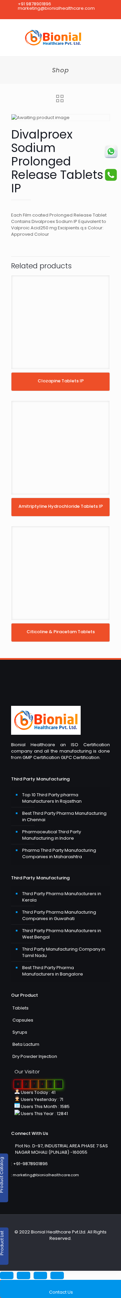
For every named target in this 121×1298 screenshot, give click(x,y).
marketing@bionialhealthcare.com (56, 8)
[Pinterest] (56, 14)
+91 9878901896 (34, 4)
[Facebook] (47, 14)
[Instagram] (65, 14)
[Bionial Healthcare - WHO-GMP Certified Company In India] (60, 38)
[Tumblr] (73, 14)
